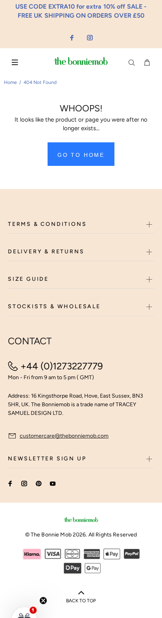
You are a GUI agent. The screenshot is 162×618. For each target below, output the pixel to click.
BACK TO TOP (81, 600)
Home (10, 82)
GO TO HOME (81, 155)
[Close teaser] (43, 581)
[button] (24, 600)
